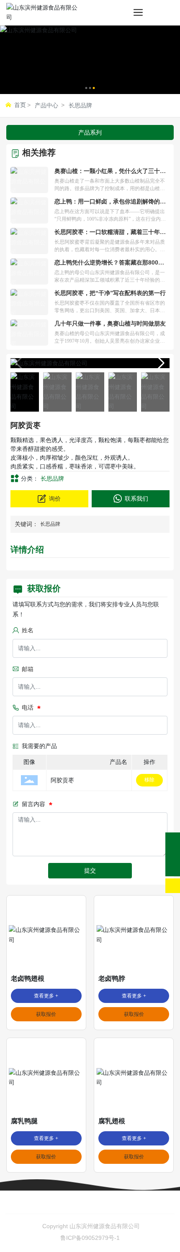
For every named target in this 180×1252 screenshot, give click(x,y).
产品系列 (90, 132)
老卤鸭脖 (111, 978)
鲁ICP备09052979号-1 (90, 1237)
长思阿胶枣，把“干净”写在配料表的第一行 (110, 293)
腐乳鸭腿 (24, 1121)
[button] (86, 88)
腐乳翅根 (111, 1121)
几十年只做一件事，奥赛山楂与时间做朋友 (110, 323)
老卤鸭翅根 (27, 978)
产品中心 (46, 105)
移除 (149, 780)
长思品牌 (80, 105)
